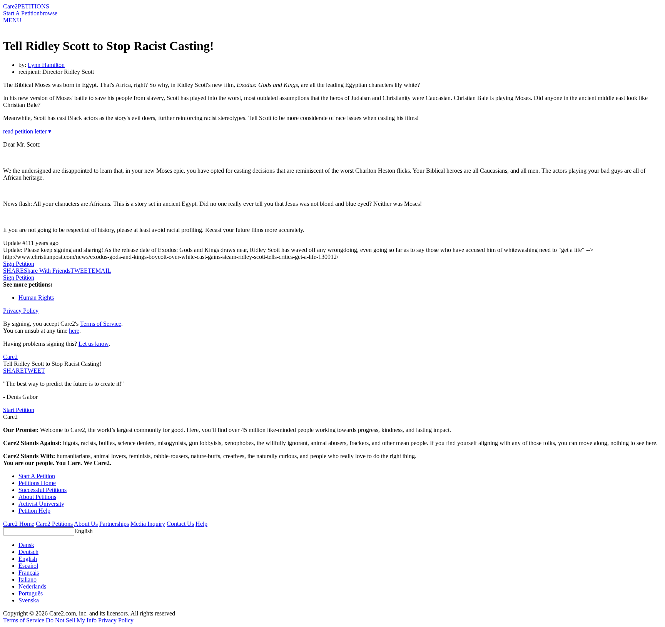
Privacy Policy (20, 310)
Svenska (28, 600)
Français (28, 572)
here (74, 330)
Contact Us (180, 523)
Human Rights (36, 297)
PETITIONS (33, 6)
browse (48, 13)
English (83, 531)
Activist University (41, 503)
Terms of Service (100, 323)
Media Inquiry (147, 523)
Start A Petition (21, 13)
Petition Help (34, 510)
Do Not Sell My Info (71, 620)
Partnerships (114, 523)
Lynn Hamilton (46, 65)
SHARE (13, 370)
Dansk (26, 545)
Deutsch (28, 552)
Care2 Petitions (54, 523)
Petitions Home (37, 483)
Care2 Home (18, 523)
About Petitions (37, 497)
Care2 (10, 6)
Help (201, 523)
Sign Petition (18, 263)
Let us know (94, 343)
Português (30, 593)
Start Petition (18, 410)
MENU (12, 20)
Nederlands (32, 586)
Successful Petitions (42, 490)
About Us (86, 523)
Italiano (27, 579)
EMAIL (101, 270)
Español (28, 565)
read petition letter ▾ (27, 131)
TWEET (81, 270)
